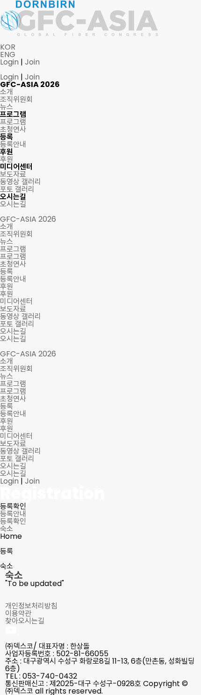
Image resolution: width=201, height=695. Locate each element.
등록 (6, 406)
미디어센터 (16, 436)
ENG (7, 54)
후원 (6, 421)
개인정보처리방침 (31, 606)
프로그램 (13, 383)
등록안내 (13, 513)
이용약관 (18, 613)
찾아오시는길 (24, 620)
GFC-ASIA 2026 (28, 353)
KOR (7, 47)
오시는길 (13, 466)
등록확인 (13, 521)
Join (32, 62)
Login (9, 62)
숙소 (6, 528)
